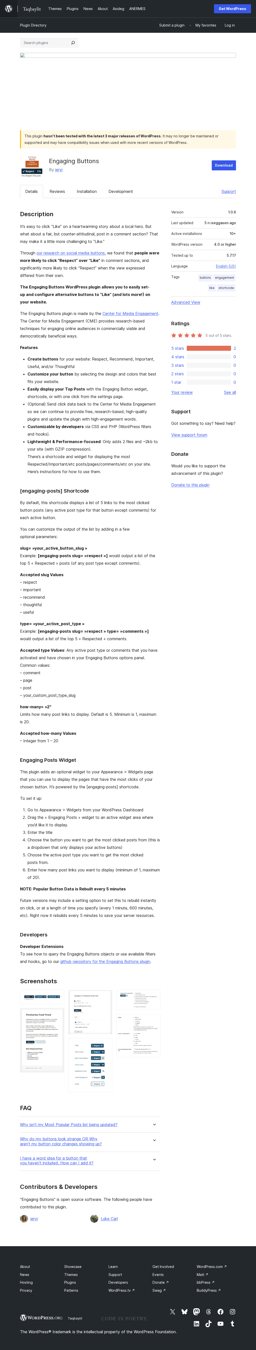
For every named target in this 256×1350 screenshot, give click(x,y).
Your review (182, 392)
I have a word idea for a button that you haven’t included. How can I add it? (57, 1160)
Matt (202, 1274)
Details (31, 191)
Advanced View (185, 302)
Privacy (26, 1290)
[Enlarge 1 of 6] (57, 996)
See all (230, 392)
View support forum (189, 434)
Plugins (70, 1282)
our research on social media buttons (70, 252)
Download (224, 165)
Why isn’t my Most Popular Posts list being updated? (69, 1124)
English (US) (226, 266)
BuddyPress (209, 1290)
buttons (205, 277)
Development (120, 191)
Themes (71, 1274)
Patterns (71, 1290)
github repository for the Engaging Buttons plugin (105, 961)
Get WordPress (232, 9)
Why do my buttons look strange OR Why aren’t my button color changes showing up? (61, 1141)
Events (158, 1274)
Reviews (57, 191)
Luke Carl (109, 1218)
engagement (224, 277)
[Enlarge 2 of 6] (57, 1015)
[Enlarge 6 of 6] (153, 1020)
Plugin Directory (33, 25)
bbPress (206, 1282)
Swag (159, 1290)
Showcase (73, 1266)
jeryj (58, 169)
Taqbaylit (75, 1318)
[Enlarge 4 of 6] (105, 1044)
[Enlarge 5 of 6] (153, 996)
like (211, 288)
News (24, 1274)
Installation (87, 191)
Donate (160, 1282)
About (25, 1266)
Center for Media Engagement (130, 313)
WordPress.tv (121, 1290)
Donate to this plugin (190, 484)
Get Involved (163, 1266)
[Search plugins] (73, 43)
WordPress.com (212, 1266)
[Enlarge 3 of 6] (105, 996)
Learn (113, 1266)
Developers (118, 1282)
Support (229, 191)
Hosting (26, 1282)
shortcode (226, 288)
